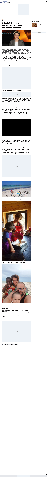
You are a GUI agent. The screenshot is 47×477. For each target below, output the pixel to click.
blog (5, 148)
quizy (44, 1)
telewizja (16, 344)
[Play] (3, 135)
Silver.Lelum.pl (4, 16)
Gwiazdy (36, 1)
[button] (46, 474)
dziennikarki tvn (7, 344)
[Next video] (5, 135)
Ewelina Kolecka (6, 19)
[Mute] (6, 135)
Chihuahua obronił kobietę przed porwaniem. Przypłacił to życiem (13, 314)
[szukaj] (46, 1)
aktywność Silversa (31, 1)
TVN (6, 103)
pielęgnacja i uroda (24, 1)
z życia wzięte (40, 1)
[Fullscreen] (30, 135)
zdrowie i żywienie (17, 1)
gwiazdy (12, 344)
